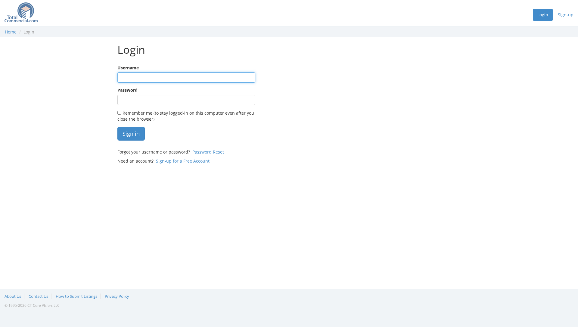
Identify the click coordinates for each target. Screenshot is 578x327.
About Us (13, 296)
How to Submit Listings (76, 296)
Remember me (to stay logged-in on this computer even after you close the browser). (185, 116)
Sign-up (565, 14)
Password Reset (208, 152)
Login (542, 14)
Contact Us (38, 296)
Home (11, 32)
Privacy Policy (117, 296)
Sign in (131, 133)
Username (128, 68)
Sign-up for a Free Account (183, 161)
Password (127, 90)
